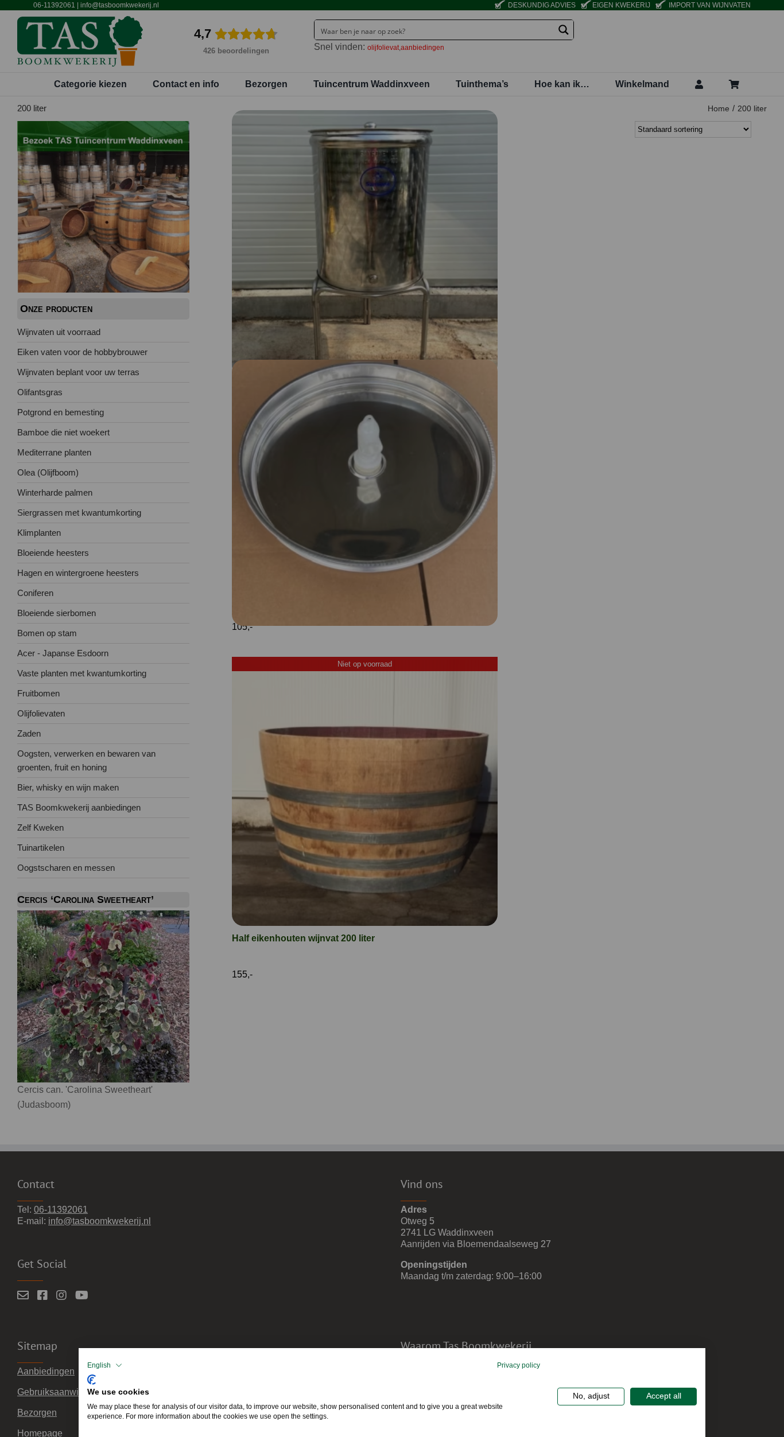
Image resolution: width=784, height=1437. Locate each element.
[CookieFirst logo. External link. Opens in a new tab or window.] (91, 1378)
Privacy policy (518, 1365)
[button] (104, 1365)
